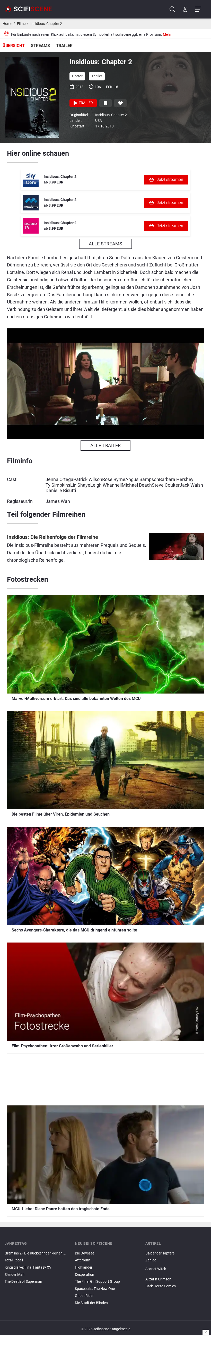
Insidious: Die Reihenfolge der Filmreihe (52, 537)
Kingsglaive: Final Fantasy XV (28, 1267)
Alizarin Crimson (158, 1279)
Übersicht (14, 45)
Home (7, 24)
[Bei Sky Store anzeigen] (31, 179)
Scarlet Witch (155, 1269)
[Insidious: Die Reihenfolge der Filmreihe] (176, 549)
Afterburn (82, 1260)
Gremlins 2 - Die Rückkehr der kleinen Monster (35, 1253)
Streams (40, 45)
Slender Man (14, 1274)
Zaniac (150, 1260)
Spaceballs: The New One (95, 1289)
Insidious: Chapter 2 (46, 24)
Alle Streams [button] (105, 243)
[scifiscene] (30, 9)
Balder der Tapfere (159, 1253)
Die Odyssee (84, 1253)
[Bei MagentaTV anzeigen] (31, 226)
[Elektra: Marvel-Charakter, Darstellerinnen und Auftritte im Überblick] (175, 1275)
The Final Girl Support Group (97, 1281)
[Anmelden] (185, 9)
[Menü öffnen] (198, 9)
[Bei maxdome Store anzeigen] (31, 202)
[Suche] (172, 9)
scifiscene (101, 1329)
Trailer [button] (85, 103)
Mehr (167, 34)
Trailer (64, 45)
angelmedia (121, 1329)
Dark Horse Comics (160, 1286)
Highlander (83, 1267)
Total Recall (14, 1260)
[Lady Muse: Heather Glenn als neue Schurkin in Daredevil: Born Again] (175, 1273)
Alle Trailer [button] (105, 445)
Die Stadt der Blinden (91, 1303)
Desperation (84, 1274)
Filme (21, 24)
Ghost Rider (84, 1296)
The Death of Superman (23, 1281)
